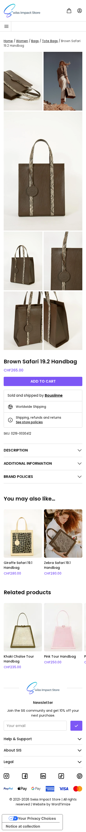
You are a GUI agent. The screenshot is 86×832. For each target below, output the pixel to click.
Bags (35, 41)
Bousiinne (54, 395)
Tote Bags (50, 41)
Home (8, 41)
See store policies (29, 422)
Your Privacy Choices (37, 818)
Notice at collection (23, 826)
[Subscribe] (76, 726)
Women (22, 41)
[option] (23, 542)
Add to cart (43, 381)
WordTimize (60, 804)
